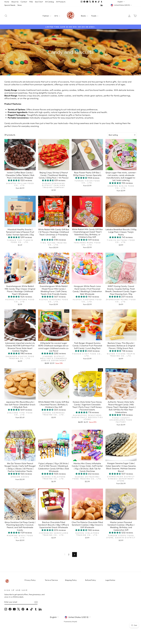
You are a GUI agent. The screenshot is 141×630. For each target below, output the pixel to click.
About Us (15, 2)
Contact (24, 2)
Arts (56, 16)
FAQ (31, 2)
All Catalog (49, 2)
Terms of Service (51, 580)
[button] (14, 180)
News (20, 5)
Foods (94, 16)
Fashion (46, 16)
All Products (60, 2)
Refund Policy (90, 580)
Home (6, 2)
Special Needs (9, 5)
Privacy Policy (30, 580)
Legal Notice (110, 580)
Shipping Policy (71, 580)
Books (83, 16)
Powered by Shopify (70, 621)
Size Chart (39, 2)
